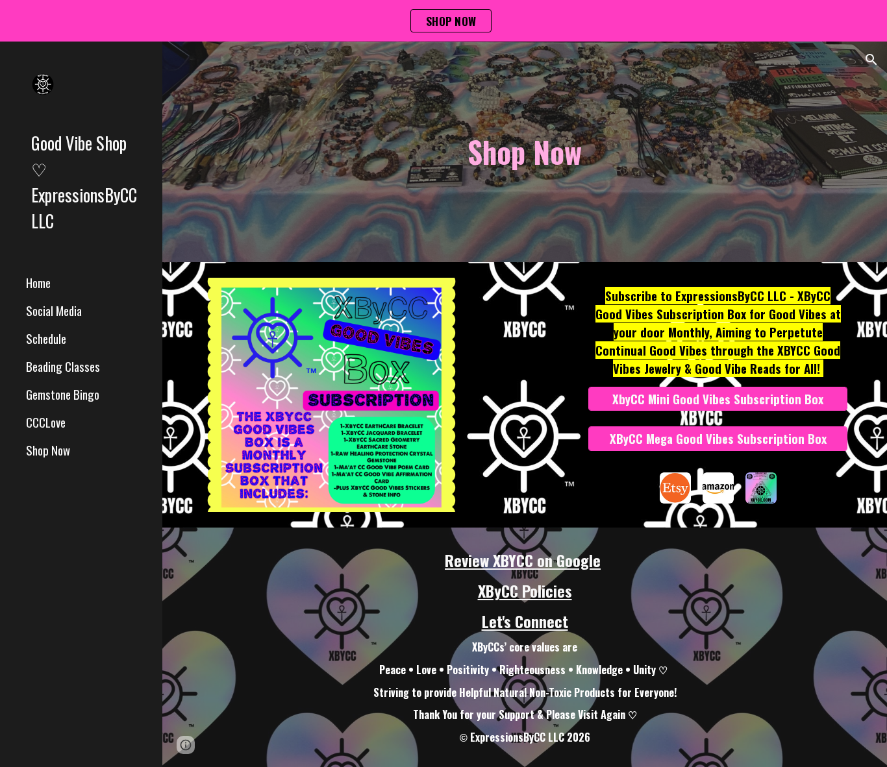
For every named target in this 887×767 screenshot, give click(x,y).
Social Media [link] (54, 310)
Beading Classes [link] (63, 366)
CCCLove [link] (46, 422)
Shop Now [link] (48, 450)
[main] (525, 152)
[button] (871, 59)
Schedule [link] (46, 338)
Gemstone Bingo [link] (62, 394)
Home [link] (38, 282)
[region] (443, 21)
